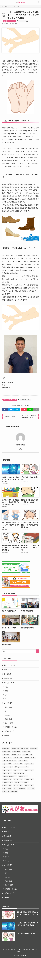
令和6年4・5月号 (6, 779)
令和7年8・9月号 (6, 788)
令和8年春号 (14, 791)
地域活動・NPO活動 (11, 727)
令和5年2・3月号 (6, 770)
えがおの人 (7, 669)
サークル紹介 (8, 703)
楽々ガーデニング (9, 665)
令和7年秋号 (30, 788)
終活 (6, 687)
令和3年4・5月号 (27, 754)
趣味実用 (7, 715)
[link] (20, 449)
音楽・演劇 (8, 719)
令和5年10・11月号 (19, 773)
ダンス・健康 (9, 723)
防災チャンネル (9, 678)
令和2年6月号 (5, 748)
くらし (7, 699)
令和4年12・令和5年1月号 (22, 767)
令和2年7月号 (15, 748)
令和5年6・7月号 (29, 770)
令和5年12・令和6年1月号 (9, 776)
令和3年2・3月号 (16, 754)
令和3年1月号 (5, 754)
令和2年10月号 (6, 751)
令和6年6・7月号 (18, 779)
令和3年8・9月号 (18, 758)
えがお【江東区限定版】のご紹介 (12, 949)
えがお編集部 (20, 445)
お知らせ (7, 735)
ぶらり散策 (7, 674)
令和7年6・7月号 (29, 785)
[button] (38, 2)
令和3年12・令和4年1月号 (9, 761)
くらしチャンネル (11, 21)
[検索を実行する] (37, 651)
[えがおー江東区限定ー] (20, 2)
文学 (6, 711)
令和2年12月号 (26, 751)
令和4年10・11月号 (7, 767)
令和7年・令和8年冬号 (19, 788)
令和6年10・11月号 (23, 21)
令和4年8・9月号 (29, 764)
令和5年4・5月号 (18, 770)
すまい (7, 695)
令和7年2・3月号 (6, 785)
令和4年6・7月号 (18, 764)
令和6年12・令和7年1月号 (22, 782)
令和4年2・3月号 (22, 761)
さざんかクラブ (9, 731)
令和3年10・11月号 (30, 758)
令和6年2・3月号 (22, 776)
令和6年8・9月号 (29, 779)
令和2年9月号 (33, 748)
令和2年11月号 (16, 751)
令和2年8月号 (24, 748)
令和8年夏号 (5, 791)
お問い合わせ (20, 952)
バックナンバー (33, 949)
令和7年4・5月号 (18, 785)
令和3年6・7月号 (6, 758)
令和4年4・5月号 (6, 764)
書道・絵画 (8, 707)
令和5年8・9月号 (6, 773)
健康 (5, 21)
